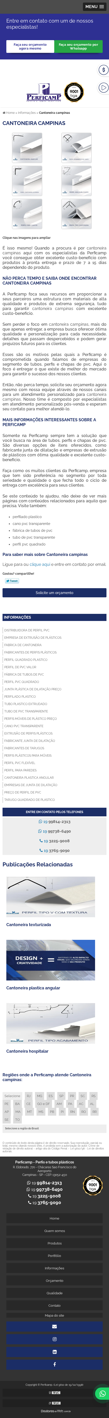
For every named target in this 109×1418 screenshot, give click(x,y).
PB (52, 1112)
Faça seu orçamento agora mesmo (30, 46)
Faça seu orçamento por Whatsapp (78, 46)
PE (7, 1104)
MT (29, 1112)
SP (61, 1096)
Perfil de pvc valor (20, 667)
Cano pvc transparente (23, 726)
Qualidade (55, 1293)
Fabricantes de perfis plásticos (30, 652)
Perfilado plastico (20, 696)
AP (7, 1112)
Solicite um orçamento (54, 593)
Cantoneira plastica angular (29, 778)
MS (41, 1112)
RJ (28, 1096)
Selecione (12, 1096)
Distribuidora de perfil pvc (26, 630)
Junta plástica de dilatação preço (32, 689)
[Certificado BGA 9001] (74, 89)
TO (17, 1119)
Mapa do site (54, 1315)
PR (72, 1096)
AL (92, 1104)
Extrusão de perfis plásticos (28, 733)
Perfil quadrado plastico (25, 660)
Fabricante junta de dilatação (29, 741)
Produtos (55, 1243)
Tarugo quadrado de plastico (29, 800)
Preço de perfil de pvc (22, 792)
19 (56, 821)
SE (7, 1119)
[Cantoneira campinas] (27, 147)
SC (83, 1096)
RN (72, 1112)
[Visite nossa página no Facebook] (54, 1365)
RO (83, 1112)
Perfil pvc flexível (19, 763)
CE (28, 1104)
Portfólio (54, 1256)
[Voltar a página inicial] (44, 89)
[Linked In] (54, 1352)
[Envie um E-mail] (61, 65)
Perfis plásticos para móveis (27, 755)
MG (39, 1096)
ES (51, 1096)
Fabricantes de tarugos (24, 748)
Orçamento (54, 1281)
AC (81, 1104)
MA (18, 1112)
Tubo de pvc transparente (26, 711)
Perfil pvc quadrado (21, 682)
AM (59, 1104)
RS (94, 1096)
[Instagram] (54, 1339)
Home (54, 1218)
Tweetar (12, 580)
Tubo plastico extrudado (25, 704)
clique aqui (40, 564)
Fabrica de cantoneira (23, 645)
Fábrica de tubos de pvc (24, 674)
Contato (54, 1305)
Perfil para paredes (20, 770)
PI (62, 1112)
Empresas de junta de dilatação (30, 785)
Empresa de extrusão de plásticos (32, 638)
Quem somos (54, 1231)
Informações (17, 617)
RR (95, 1112)
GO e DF (43, 1104)
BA (17, 1104)
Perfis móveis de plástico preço (30, 719)
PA (70, 1104)
